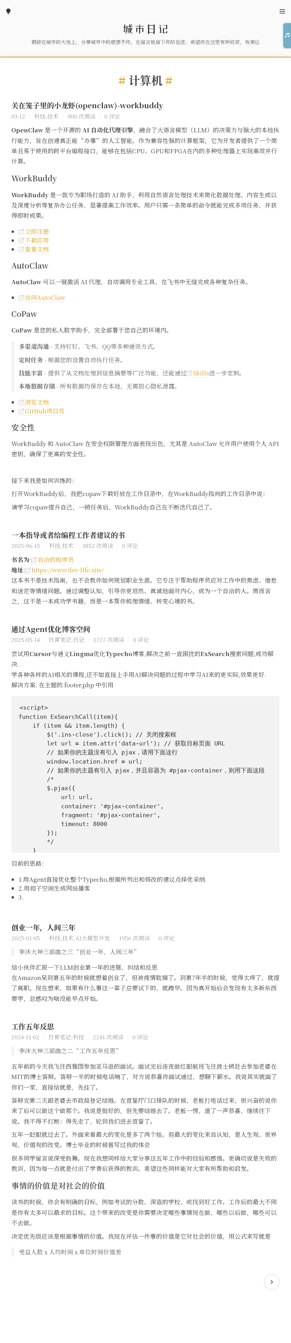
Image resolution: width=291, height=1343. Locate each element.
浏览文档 (33, 402)
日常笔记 (60, 639)
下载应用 (33, 240)
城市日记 (145, 29)
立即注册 (33, 231)
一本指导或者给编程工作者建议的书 (68, 535)
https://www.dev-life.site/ (64, 570)
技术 (53, 116)
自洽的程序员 (52, 559)
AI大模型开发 (92, 938)
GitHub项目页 (41, 411)
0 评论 (112, 116)
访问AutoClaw (41, 297)
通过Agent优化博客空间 (50, 629)
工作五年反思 (32, 1026)
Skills (198, 373)
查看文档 (33, 249)
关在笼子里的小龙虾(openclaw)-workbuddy (87, 105)
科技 (39, 116)
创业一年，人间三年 (43, 927)
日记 (78, 639)
